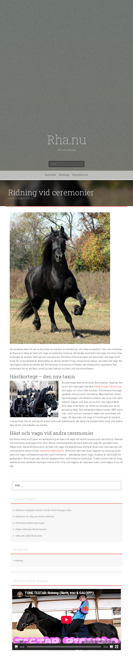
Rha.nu (66, 140)
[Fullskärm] (116, 646)
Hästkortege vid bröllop (107, 386)
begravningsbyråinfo (52, 450)
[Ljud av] (111, 646)
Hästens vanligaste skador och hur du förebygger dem (43, 510)
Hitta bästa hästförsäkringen (30, 522)
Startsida (50, 174)
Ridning (64, 174)
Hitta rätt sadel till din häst (29, 535)
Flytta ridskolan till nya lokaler (31, 529)
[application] (66, 619)
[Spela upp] (16, 646)
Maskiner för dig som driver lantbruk (35, 516)
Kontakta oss (80, 174)
